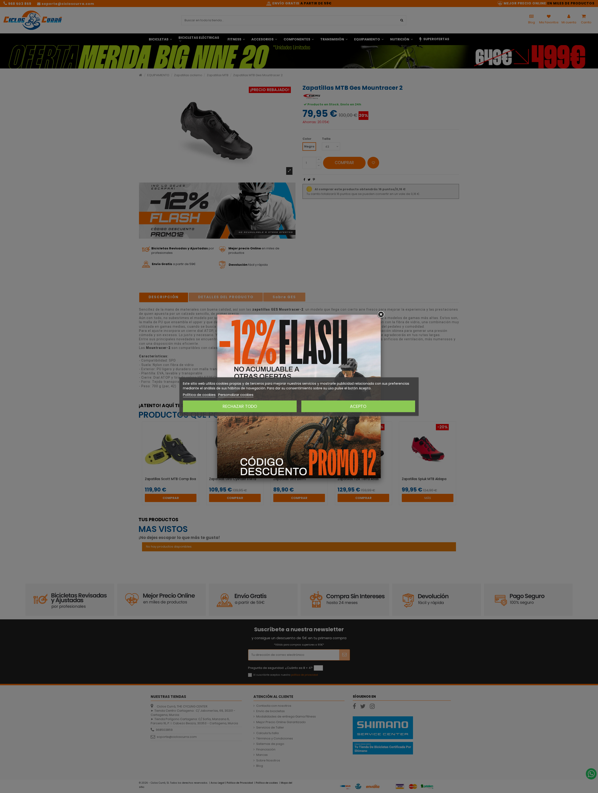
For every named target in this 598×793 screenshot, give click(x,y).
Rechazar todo (240, 406)
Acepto (358, 406)
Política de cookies (199, 394)
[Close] (381, 314)
